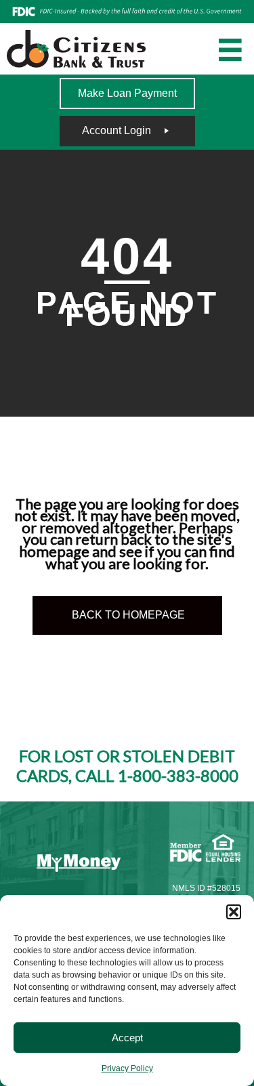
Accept (127, 1037)
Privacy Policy (127, 1068)
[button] (233, 912)
